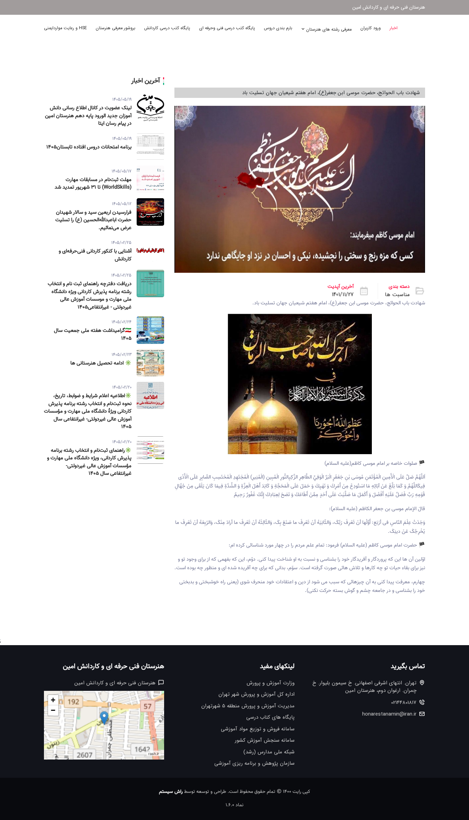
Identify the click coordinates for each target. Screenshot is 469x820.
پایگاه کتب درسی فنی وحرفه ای (227, 28)
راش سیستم (171, 792)
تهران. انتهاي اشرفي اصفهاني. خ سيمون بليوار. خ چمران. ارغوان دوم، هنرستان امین (364, 687)
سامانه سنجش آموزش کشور (265, 740)
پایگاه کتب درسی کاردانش (167, 28)
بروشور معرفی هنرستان (115, 28)
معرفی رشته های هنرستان (328, 29)
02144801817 (403, 703)
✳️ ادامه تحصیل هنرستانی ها (100, 363)
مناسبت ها (397, 295)
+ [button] (53, 700)
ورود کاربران (371, 28)
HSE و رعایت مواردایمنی (65, 28)
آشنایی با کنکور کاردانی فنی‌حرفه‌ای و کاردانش (95, 255)
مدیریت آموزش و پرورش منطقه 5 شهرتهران (248, 706)
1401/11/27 (343, 295)
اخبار (394, 28)
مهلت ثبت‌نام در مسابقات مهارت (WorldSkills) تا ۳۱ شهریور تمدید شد (93, 184)
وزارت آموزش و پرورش (271, 683)
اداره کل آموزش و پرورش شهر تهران (256, 694)
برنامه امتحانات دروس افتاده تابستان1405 (88, 147)
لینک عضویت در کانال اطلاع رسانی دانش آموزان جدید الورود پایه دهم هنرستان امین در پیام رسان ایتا (88, 115)
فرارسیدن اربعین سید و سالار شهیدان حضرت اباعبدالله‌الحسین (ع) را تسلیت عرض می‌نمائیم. (93, 220)
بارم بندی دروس (278, 28)
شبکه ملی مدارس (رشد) (269, 752)
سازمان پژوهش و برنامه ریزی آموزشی (254, 763)
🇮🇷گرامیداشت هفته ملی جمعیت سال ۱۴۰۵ (92, 334)
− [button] (53, 710)
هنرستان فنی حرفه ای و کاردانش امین (388, 7)
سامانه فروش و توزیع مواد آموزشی (258, 729)
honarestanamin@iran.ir (389, 714)
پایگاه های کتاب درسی (270, 717)
